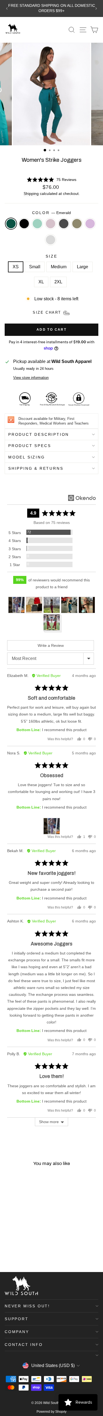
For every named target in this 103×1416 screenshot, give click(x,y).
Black (24, 223)
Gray (50, 239)
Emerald (10, 223)
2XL (58, 281)
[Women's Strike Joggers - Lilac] (14, 1253)
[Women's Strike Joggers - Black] (14, 1248)
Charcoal (63, 223)
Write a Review (51, 645)
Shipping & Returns (35, 468)
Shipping (31, 194)
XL (41, 281)
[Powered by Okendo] (82, 498)
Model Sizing (26, 457)
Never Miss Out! (27, 1306)
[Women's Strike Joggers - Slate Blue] (20, 1248)
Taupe (50, 223)
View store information (31, 378)
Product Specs (29, 445)
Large (82, 266)
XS (16, 266)
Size (51, 256)
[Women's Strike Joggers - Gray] (20, 1253)
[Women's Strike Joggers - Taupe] (27, 1248)
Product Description (38, 434)
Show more (49, 1122)
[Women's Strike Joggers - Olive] (8, 1253)
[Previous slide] (7, 8)
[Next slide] (96, 8)
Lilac (90, 223)
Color (51, 212)
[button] (51, 180)
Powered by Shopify (51, 1412)
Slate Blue (37, 223)
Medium (58, 266)
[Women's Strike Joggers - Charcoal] (33, 1248)
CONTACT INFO (24, 1344)
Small (34, 266)
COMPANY (17, 1332)
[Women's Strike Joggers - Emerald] (8, 1248)
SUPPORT (17, 1319)
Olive (76, 223)
